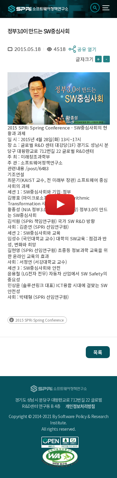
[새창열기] (60, 442)
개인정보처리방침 (80, 406)
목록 (97, 352)
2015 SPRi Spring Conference (39, 319)
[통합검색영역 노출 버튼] (95, 7)
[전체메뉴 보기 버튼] (106, 7)
